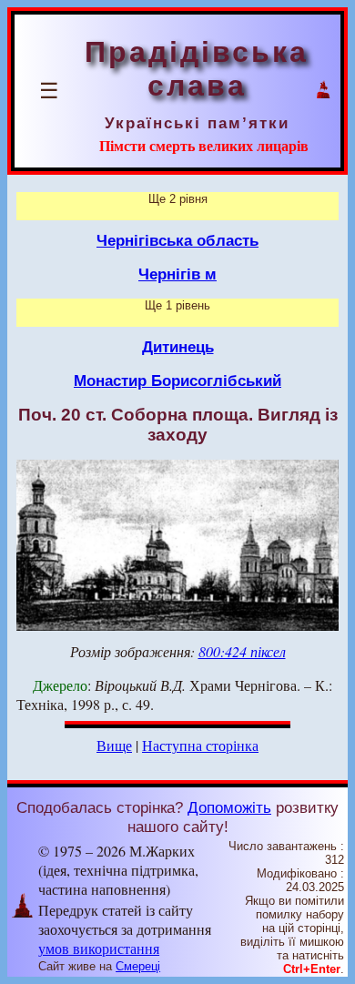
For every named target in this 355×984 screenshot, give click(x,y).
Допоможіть (229, 807)
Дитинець (178, 347)
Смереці (138, 966)
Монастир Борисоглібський (177, 380)
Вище (114, 745)
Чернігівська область (177, 240)
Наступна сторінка (200, 745)
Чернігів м (177, 274)
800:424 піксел (242, 651)
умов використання (98, 948)
